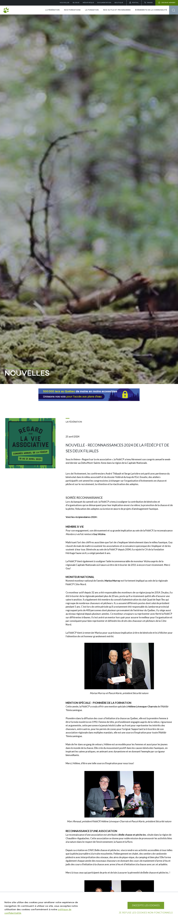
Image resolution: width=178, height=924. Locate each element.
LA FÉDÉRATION (52, 10)
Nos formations (72, 10)
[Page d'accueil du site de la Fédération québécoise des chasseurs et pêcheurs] (21, 10)
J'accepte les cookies (146, 905)
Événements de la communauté (151, 10)
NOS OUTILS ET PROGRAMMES (117, 10)
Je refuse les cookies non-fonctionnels (146, 912)
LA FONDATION (92, 10)
